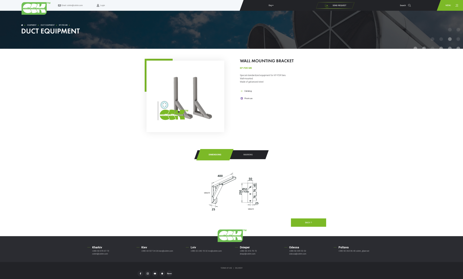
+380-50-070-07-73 (100, 251)
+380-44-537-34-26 (149, 251)
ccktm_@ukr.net (362, 251)
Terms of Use (226, 268)
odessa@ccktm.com (297, 254)
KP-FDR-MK (63, 25)
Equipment (32, 25)
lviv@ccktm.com (215, 251)
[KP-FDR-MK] (187, 122)
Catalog (248, 91)
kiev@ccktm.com (166, 251)
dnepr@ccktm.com (247, 254)
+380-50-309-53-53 (297, 251)
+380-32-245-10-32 (199, 251)
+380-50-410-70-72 (248, 251)
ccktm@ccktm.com (100, 254)
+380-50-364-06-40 (346, 251)
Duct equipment (48, 25)
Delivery (239, 268)
